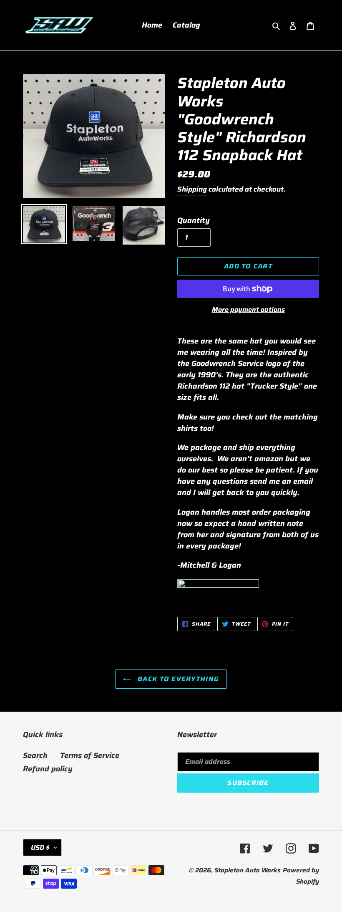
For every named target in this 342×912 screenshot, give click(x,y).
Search (35, 755)
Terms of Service (89, 755)
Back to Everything (177, 679)
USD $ (40, 847)
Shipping (192, 189)
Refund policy (48, 769)
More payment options (248, 310)
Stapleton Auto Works (247, 870)
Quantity (193, 220)
